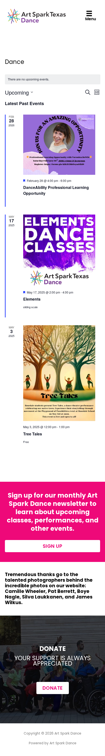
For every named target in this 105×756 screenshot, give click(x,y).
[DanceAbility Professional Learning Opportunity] (59, 145)
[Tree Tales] (59, 373)
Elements (32, 299)
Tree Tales (32, 434)
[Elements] (59, 250)
